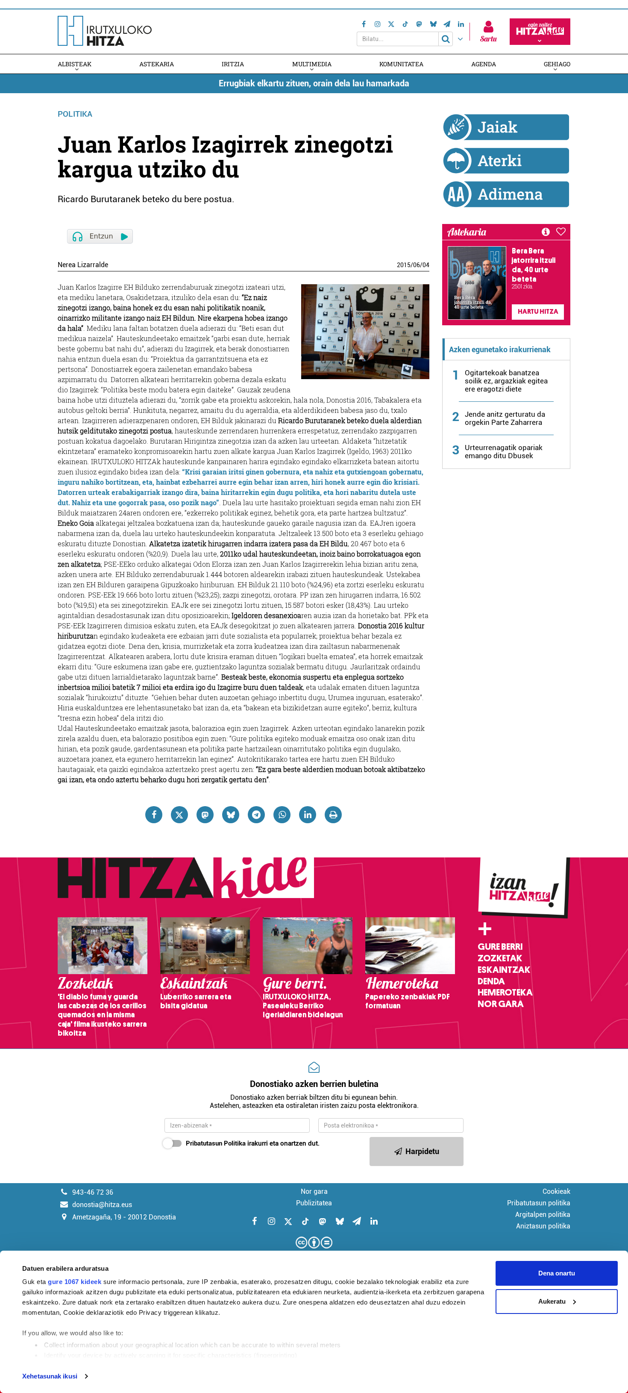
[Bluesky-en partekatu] (230, 814)
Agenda (483, 64)
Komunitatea (401, 64)
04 (426, 265)
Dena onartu (556, 1273)
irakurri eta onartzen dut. (253, 1143)
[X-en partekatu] (179, 814)
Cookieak (556, 1191)
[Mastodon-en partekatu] (205, 814)
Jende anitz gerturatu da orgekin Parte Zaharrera (505, 418)
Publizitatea (314, 1203)
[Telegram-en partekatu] (256, 814)
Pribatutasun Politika (216, 1143)
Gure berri (500, 946)
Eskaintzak (504, 970)
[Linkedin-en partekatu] (307, 814)
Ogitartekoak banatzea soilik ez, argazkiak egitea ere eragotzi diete (506, 380)
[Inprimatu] (333, 814)
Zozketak (500, 958)
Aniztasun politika (543, 1226)
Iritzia (233, 64)
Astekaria (156, 64)
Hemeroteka (505, 992)
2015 (404, 265)
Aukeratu (552, 1301)
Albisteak (74, 64)
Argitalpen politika (542, 1214)
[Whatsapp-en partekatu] (282, 814)
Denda (491, 981)
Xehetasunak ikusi (49, 1376)
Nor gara (501, 1004)
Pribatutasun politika (538, 1203)
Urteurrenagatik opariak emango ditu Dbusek (504, 451)
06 (416, 265)
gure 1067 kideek (74, 1281)
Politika (75, 114)
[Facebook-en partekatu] (153, 814)
